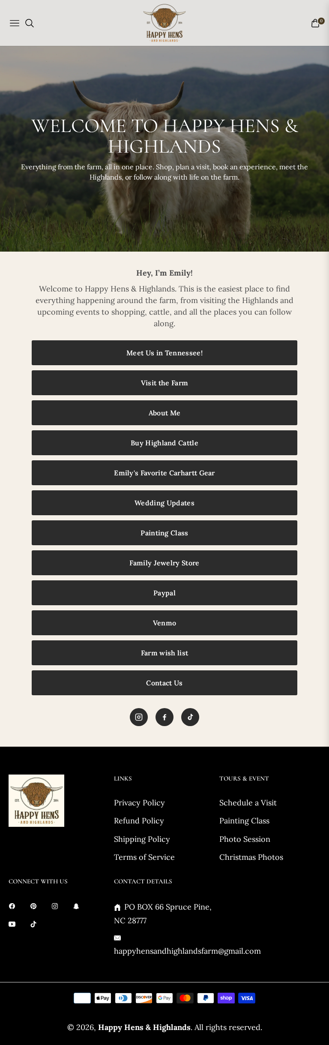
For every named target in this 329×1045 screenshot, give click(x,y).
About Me (165, 412)
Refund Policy (139, 821)
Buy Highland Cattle (164, 442)
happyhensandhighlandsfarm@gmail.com (187, 951)
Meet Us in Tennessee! (164, 352)
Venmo (164, 623)
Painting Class (164, 533)
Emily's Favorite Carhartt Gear (164, 472)
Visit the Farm (164, 382)
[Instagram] (139, 717)
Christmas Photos (251, 857)
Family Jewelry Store (164, 563)
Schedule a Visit (248, 803)
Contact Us (164, 683)
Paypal (164, 593)
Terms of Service (144, 857)
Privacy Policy (139, 803)
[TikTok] (190, 717)
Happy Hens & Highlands (144, 1027)
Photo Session (244, 839)
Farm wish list (164, 653)
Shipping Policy (142, 839)
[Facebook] (164, 717)
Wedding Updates (164, 502)
